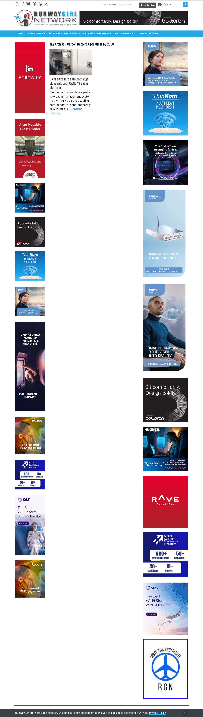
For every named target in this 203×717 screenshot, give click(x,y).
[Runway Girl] (46, 26)
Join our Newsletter (148, 33)
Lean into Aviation (36, 33)
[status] (185, 713)
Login (103, 4)
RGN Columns (71, 33)
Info (160, 4)
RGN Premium (104, 33)
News (20, 33)
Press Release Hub (124, 33)
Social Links (149, 5)
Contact (112, 4)
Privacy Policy (125, 4)
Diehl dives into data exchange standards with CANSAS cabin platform (68, 83)
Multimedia (54, 33)
